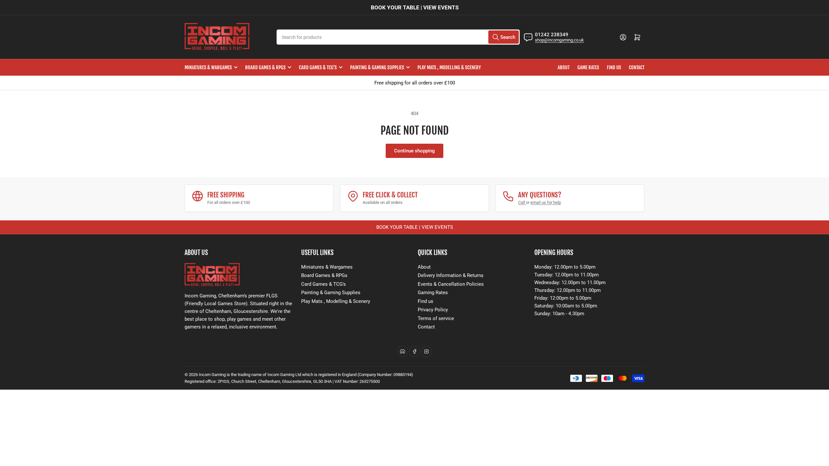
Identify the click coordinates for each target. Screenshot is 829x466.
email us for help (545, 202)
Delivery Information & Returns (450, 275)
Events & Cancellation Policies (451, 284)
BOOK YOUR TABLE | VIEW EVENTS (415, 7)
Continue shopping (414, 151)
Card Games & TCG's (318, 67)
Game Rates (588, 67)
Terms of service (436, 318)
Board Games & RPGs (265, 67)
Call (522, 202)
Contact (636, 67)
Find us (614, 67)
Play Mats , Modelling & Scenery (449, 67)
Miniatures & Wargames (208, 67)
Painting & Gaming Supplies (377, 67)
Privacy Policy (433, 310)
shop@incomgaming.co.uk (559, 40)
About (564, 67)
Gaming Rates (433, 292)
